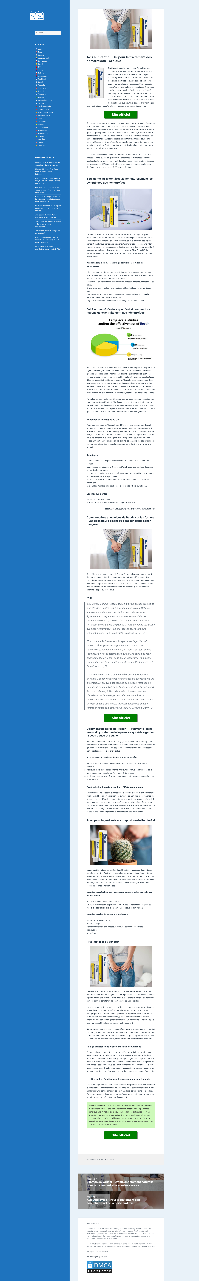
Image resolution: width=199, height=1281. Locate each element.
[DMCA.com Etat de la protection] (100, 1267)
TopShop (110, 1159)
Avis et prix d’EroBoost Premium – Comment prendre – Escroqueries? (48, 224)
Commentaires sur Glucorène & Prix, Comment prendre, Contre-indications (48, 180)
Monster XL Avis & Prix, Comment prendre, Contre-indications (46, 171)
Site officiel (121, 115)
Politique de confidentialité (97, 1251)
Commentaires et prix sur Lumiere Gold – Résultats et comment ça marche (47, 239)
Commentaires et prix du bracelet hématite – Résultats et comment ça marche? (47, 199)
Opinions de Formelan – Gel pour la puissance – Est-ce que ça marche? (48, 208)
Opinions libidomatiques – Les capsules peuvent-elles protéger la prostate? (48, 189)
